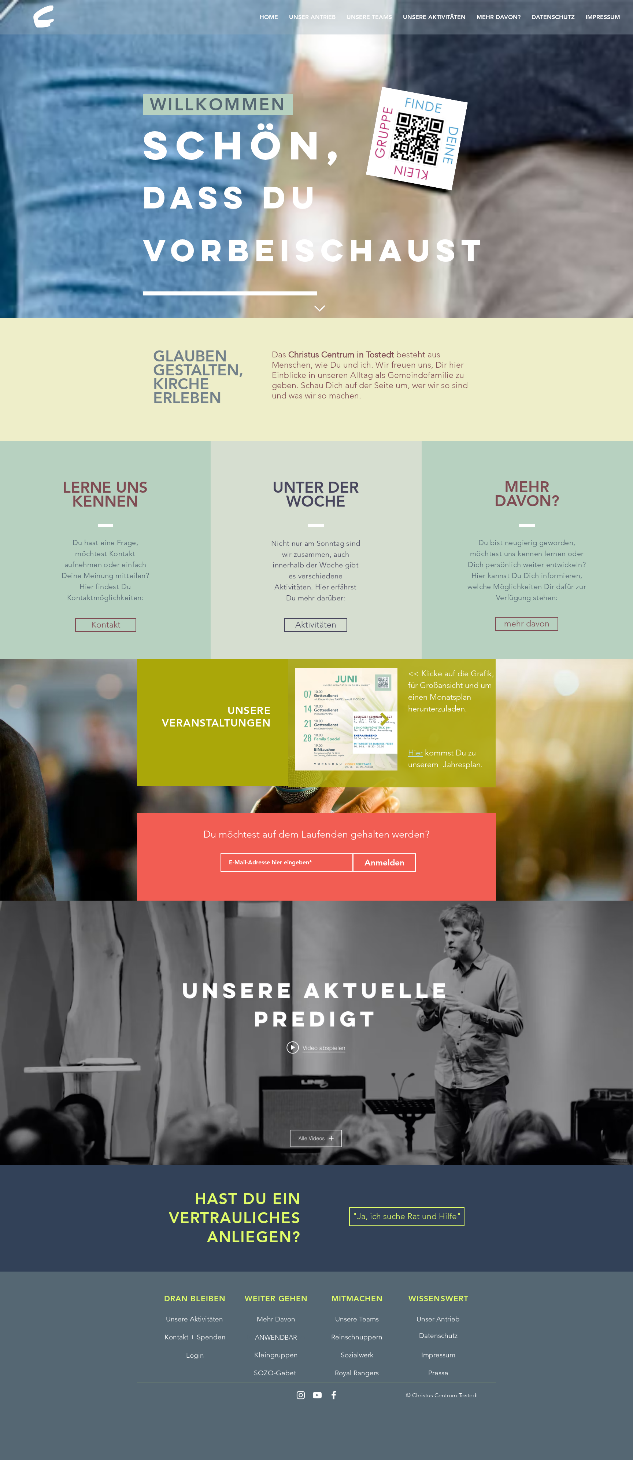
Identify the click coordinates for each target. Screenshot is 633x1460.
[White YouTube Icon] (317, 1395)
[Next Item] (384, 719)
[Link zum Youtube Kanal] (314, 1055)
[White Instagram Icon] (300, 1395)
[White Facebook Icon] (333, 1395)
